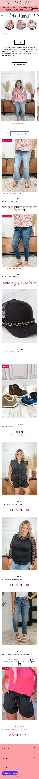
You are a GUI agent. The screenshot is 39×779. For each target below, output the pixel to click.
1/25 (10, 659)
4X (28, 734)
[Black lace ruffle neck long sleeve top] (19, 543)
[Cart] (38, 15)
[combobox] (19, 33)
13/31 (6, 662)
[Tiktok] (6, 767)
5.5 (24, 434)
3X (25, 734)
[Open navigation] (4, 15)
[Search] (34, 33)
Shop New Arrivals (20, 134)
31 (24, 207)
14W (30, 207)
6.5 (27, 434)
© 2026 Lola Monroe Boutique (10, 776)
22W (23, 284)
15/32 (11, 662)
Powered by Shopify (26, 776)
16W (35, 207)
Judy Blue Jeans (18, 123)
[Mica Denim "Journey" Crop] (19, 165)
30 (20, 207)
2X (21, 734)
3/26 (14, 659)
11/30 (32, 659)
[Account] (34, 15)
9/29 (28, 659)
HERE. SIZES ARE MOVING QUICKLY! (22, 9)
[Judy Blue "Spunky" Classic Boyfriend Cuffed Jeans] (19, 618)
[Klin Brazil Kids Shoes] (19, 390)
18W (24, 662)
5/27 (19, 659)
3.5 (14, 434)
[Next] (35, 98)
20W (19, 284)
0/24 (6, 659)
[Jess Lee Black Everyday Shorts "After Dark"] (19, 693)
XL (20, 509)
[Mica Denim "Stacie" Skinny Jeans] (19, 240)
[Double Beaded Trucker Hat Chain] (19, 316)
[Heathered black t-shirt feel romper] (19, 468)
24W (19, 664)
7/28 (23, 659)
